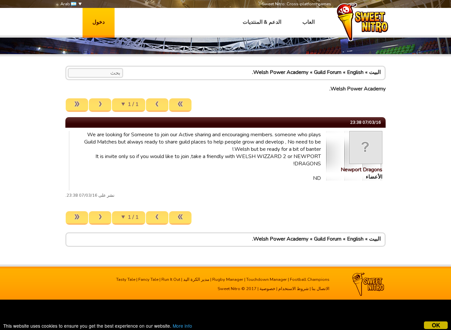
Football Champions (310, 279)
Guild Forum (327, 72)
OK (436, 325)
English (355, 72)
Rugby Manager (227, 279)
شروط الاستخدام (293, 289)
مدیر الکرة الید (196, 279)
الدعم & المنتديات (262, 22)
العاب (308, 22)
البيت (375, 72)
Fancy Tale (148, 279)
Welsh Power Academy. (280, 72)
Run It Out (170, 279)
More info (182, 325)
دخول (98, 22)
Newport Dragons (361, 169)
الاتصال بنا (321, 289)
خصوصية (267, 289)
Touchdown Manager (266, 279)
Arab (65, 4)
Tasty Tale (125, 279)
